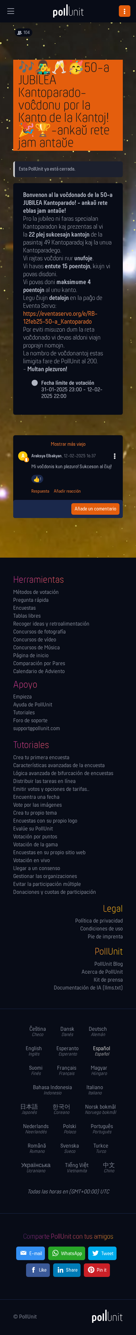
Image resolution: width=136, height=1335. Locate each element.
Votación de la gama (35, 845)
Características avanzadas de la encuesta (59, 766)
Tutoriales (24, 713)
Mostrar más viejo (68, 444)
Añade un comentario (95, 509)
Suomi (36, 1070)
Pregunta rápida (31, 600)
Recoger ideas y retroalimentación (51, 624)
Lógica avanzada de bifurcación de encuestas (63, 774)
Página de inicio (31, 656)
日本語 (29, 1109)
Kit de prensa (108, 980)
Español (101, 1051)
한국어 (61, 1109)
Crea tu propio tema (35, 813)
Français (66, 1070)
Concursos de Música (36, 648)
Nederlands (36, 1129)
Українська (36, 1168)
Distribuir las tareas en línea (44, 782)
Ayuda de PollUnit (32, 705)
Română (37, 1148)
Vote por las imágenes (37, 805)
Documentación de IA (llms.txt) (88, 988)
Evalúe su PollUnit (33, 829)
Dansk (67, 1031)
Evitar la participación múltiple (47, 885)
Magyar (99, 1070)
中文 (109, 1168)
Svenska (69, 1148)
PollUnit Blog (108, 964)
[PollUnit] (104, 1316)
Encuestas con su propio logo (45, 821)
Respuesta (40, 491)
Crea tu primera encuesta (41, 758)
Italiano (94, 1090)
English (34, 1051)
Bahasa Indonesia (52, 1090)
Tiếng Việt (76, 1168)
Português (102, 1129)
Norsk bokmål (100, 1109)
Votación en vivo (31, 861)
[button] (124, 11)
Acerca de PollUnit (102, 972)
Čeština (37, 1031)
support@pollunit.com (36, 729)
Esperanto (67, 1051)
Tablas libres (27, 616)
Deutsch (98, 1031)
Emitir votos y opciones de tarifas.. (51, 790)
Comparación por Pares (39, 664)
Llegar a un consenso (36, 869)
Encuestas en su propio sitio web (49, 853)
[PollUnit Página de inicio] (68, 13)
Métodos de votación (36, 593)
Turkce (100, 1148)
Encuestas (24, 608)
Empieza (22, 697)
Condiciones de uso (101, 929)
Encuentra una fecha (36, 797)
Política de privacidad (99, 921)
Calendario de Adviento (39, 672)
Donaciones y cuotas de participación (54, 892)
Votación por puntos (35, 837)
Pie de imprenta (105, 937)
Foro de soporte (30, 721)
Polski (69, 1129)
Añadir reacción (67, 491)
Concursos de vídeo (34, 640)
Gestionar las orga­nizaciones (45, 877)
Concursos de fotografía (39, 632)
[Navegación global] (10, 11)
